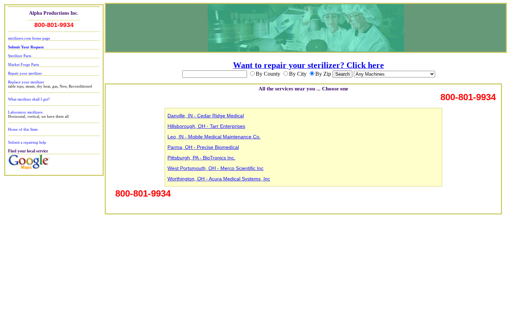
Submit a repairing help (27, 142)
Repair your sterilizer (25, 73)
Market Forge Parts (23, 64)
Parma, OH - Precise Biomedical (203, 147)
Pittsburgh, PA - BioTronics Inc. (201, 157)
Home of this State (23, 129)
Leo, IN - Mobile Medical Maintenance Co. (214, 136)
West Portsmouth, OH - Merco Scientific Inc (215, 168)
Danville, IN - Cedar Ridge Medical (205, 115)
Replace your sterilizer (26, 82)
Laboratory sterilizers (25, 112)
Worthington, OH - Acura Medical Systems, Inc (218, 179)
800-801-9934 (54, 24)
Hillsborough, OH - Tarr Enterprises (206, 126)
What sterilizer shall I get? (29, 99)
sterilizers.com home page (29, 38)
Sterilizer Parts (19, 56)
